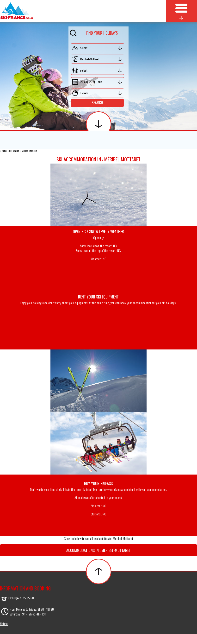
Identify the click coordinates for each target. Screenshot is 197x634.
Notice (4, 623)
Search (97, 103)
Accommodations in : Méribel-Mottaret (98, 550)
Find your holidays (102, 33)
